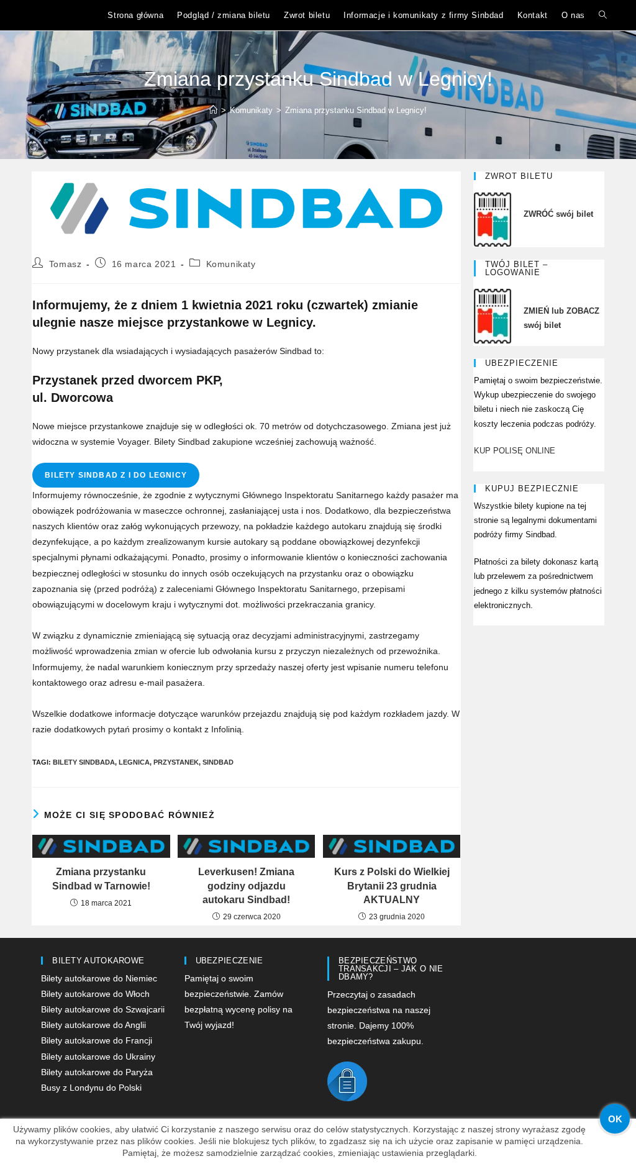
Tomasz (65, 264)
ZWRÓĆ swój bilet (558, 214)
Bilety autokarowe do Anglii (93, 1025)
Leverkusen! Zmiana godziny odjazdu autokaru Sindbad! (246, 885)
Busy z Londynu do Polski (91, 1088)
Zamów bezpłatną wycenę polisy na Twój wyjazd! (238, 1009)
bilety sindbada (84, 762)
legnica (134, 762)
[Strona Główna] (213, 110)
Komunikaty (231, 264)
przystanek (176, 762)
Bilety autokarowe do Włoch (95, 994)
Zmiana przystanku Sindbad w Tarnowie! (101, 878)
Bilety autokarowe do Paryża (97, 1072)
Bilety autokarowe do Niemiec (99, 978)
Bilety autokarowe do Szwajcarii (103, 1009)
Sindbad (218, 762)
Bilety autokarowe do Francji (96, 1040)
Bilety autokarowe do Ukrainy (98, 1057)
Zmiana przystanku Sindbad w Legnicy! (356, 110)
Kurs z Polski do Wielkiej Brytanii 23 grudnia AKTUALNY (392, 885)
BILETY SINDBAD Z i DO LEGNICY (116, 475)
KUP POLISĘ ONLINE (514, 450)
